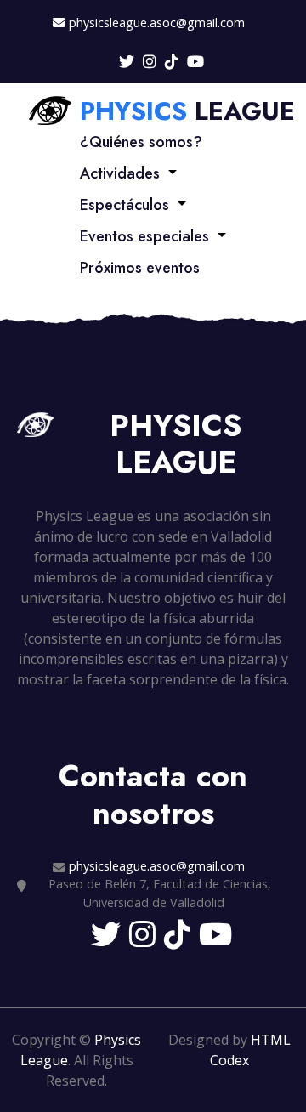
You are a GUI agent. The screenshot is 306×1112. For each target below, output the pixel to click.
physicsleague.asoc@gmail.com (157, 22)
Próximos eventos (140, 268)
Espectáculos (124, 205)
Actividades (120, 173)
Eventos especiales (144, 236)
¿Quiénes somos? (141, 142)
